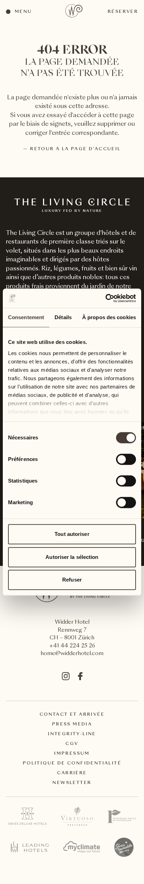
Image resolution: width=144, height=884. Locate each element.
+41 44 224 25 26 (72, 646)
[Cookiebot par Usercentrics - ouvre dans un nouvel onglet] (105, 298)
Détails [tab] (63, 317)
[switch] (126, 458)
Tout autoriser (72, 534)
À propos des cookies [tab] (109, 317)
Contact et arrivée (72, 715)
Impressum (72, 754)
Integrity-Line (72, 734)
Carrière (72, 773)
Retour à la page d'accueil (75, 149)
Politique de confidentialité (72, 763)
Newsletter (71, 783)
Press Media (72, 724)
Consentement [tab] (26, 317)
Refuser (72, 580)
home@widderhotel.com (72, 653)
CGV (71, 744)
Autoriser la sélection (71, 557)
